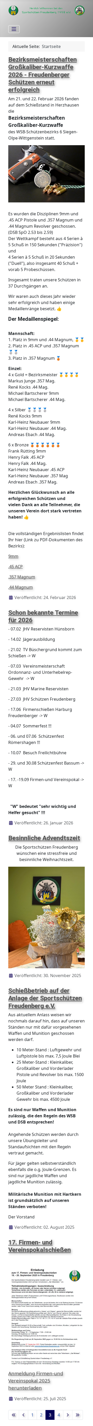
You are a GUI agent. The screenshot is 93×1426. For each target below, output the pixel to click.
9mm (13, 556)
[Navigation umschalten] (14, 29)
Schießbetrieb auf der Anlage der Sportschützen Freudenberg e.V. (45, 998)
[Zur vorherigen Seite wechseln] (23, 1415)
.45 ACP (15, 566)
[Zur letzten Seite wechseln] (77, 1415)
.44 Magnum (20, 587)
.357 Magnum (21, 577)
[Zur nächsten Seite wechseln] (67, 1415)
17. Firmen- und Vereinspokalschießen (39, 1246)
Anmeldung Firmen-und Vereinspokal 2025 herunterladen (35, 1380)
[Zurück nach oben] (84, 1416)
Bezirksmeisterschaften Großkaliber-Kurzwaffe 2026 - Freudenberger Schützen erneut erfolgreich (42, 74)
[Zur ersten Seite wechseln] (13, 1415)
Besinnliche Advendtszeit (44, 838)
